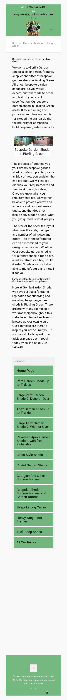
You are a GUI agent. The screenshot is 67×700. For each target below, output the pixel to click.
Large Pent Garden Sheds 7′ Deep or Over (33, 397)
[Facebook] (31, 18)
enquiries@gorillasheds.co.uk (33, 14)
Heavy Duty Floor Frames (29, 519)
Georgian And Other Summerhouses (31, 477)
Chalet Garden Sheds (32, 465)
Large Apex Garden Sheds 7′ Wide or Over (33, 425)
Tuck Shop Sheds (29, 532)
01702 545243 (35, 7)
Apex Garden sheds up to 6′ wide (33, 411)
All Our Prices (26, 542)
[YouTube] (36, 18)
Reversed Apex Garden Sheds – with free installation (33, 440)
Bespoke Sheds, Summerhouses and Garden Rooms (31, 493)
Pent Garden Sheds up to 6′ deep (33, 383)
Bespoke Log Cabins (32, 507)
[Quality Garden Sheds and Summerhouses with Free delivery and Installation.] (33, 28)
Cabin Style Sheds (30, 455)
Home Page (25, 371)
